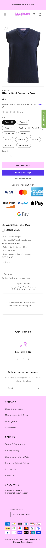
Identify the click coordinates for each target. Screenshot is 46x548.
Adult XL (9, 145)
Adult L (35, 139)
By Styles (15, 539)
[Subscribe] (38, 388)
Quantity (5, 151)
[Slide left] (17, 359)
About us (9, 475)
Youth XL (36, 128)
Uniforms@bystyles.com (16, 493)
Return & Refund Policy (17, 463)
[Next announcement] (41, 5)
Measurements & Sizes (16, 415)
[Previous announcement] (5, 5)
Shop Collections (14, 409)
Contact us (10, 469)
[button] (5, 14)
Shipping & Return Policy (18, 457)
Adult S (8, 139)
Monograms (11, 421)
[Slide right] (28, 359)
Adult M (21, 139)
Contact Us (44, 118)
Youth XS (9, 122)
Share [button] (7, 262)
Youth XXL (9, 134)
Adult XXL (23, 145)
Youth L (22, 128)
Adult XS (25, 134)
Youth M (8, 128)
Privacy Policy (12, 450)
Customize (10, 427)
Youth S (23, 122)
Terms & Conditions (15, 444)
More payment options (23, 179)
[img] (10, 112)
